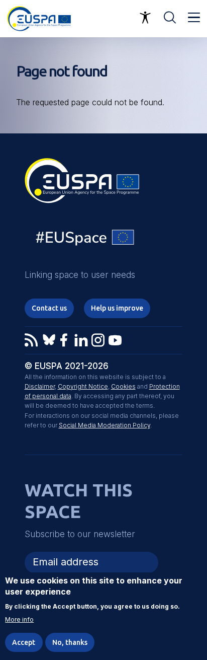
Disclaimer (40, 386)
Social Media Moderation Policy (104, 425)
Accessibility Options (145, 18)
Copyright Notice (83, 386)
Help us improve (117, 308)
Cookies (123, 386)
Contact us (49, 308)
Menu (194, 18)
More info (19, 619)
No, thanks (69, 642)
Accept (23, 642)
